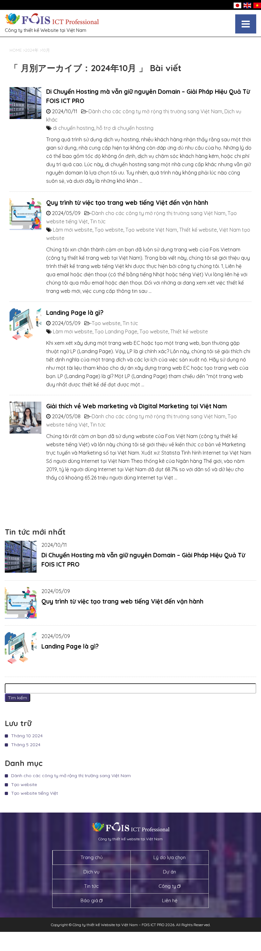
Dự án (169, 872)
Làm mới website (72, 230)
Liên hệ (169, 900)
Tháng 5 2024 (25, 744)
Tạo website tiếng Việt (34, 793)
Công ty (167, 886)
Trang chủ (92, 857)
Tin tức (98, 221)
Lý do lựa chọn (169, 857)
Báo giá (89, 900)
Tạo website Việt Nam (151, 230)
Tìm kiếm (17, 698)
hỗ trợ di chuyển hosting (124, 128)
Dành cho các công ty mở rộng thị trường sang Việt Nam (155, 111)
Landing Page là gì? (74, 312)
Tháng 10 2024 (27, 736)
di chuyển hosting (73, 128)
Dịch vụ (91, 872)
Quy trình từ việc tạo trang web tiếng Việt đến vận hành (127, 202)
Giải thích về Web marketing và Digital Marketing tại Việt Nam (136, 406)
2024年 (32, 50)
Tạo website (109, 230)
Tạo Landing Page (116, 331)
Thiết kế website (198, 230)
